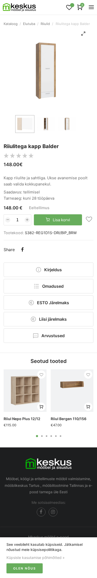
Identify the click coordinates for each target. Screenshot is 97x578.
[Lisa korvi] (41, 407)
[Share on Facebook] (22, 250)
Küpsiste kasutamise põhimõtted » (35, 557)
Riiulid (45, 24)
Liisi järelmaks (53, 319)
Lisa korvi (61, 219)
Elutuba (29, 24)
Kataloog (11, 24)
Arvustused (53, 335)
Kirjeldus (53, 269)
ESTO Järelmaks (53, 302)
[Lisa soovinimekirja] (89, 220)
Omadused (53, 286)
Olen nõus (24, 568)
